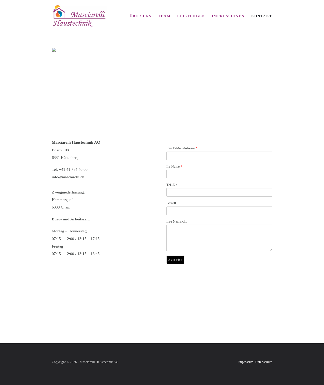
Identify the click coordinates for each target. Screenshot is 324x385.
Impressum (245, 362)
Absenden (175, 259)
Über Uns (140, 16)
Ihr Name (174, 166)
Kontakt (261, 16)
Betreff (171, 203)
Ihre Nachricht (176, 221)
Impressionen (228, 16)
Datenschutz (263, 362)
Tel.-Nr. (171, 185)
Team (164, 16)
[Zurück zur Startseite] (79, 16)
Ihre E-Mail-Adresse (181, 148)
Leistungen (191, 16)
